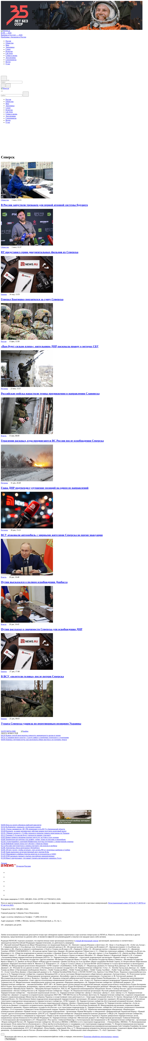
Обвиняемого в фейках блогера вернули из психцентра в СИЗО (28, 854)
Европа (4, 294)
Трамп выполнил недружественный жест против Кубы (25, 852)
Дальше (4, 863)
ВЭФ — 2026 (6, 33)
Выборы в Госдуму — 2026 (11, 35)
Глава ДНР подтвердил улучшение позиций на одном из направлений (44, 487)
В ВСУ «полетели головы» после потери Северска (32, 676)
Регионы (4, 389)
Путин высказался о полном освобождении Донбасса (34, 582)
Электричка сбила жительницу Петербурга (20, 848)
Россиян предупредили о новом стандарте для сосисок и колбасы (29, 846)
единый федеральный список (86, 941)
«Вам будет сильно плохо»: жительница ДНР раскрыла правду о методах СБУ (50, 346)
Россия (3, 341)
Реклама (27, 866)
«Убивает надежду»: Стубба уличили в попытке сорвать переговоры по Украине (35, 833)
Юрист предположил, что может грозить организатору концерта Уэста (31, 858)
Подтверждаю (10, 1039)
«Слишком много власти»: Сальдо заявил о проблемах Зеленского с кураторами (35, 737)
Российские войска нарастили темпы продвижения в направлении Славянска (50, 393)
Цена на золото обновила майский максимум (21, 825)
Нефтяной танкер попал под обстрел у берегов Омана (24, 844)
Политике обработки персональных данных (101, 1037)
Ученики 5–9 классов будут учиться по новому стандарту (26, 835)
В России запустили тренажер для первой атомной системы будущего (44, 204)
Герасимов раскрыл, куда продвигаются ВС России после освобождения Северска (52, 440)
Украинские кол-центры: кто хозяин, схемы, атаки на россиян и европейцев (33, 839)
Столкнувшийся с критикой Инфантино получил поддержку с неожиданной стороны (37, 842)
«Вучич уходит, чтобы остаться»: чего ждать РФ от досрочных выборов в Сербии (35, 850)
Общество (5, 200)
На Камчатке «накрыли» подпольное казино (21, 827)
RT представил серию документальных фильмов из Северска (39, 252)
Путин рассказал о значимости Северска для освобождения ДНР (41, 629)
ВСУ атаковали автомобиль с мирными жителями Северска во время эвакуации (52, 535)
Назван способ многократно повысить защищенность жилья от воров (31, 735)
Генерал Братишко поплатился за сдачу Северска (32, 299)
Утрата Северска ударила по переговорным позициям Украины (41, 723)
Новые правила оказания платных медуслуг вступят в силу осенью (30, 837)
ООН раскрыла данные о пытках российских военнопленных (27, 856)
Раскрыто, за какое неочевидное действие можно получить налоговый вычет (33, 831)
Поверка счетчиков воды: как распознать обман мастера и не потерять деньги (34, 740)
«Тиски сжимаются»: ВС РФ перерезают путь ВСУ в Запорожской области (33, 829)
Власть (3, 436)
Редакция (20, 866)
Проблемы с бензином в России (13, 37)
